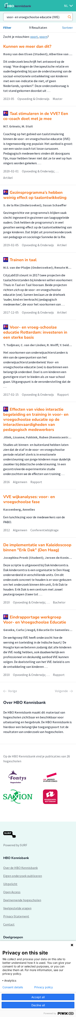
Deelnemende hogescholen (22, 900)
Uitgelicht (10, 884)
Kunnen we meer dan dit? (27, 46)
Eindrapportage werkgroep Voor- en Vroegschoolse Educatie (34, 619)
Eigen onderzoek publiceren (22, 876)
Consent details (12, 987)
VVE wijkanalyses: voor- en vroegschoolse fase (29, 499)
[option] (38, 787)
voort (34, 37)
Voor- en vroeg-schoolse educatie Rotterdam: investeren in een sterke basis (35, 332)
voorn (43, 37)
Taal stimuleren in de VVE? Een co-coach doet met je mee (35, 116)
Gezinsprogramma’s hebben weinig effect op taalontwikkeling (34, 195)
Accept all (38, 997)
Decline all (38, 1005)
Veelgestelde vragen (17, 908)
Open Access (11, 892)
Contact (9, 924)
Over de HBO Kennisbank (20, 868)
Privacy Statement (16, 916)
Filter (7, 27)
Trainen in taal (23, 260)
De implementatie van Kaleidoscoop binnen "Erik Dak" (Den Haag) (37, 547)
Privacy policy (43, 987)
